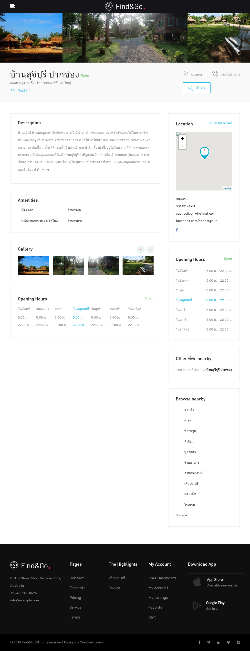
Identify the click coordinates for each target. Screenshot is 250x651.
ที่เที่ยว (188, 441)
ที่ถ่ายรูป (190, 431)
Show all (182, 515)
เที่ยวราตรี (191, 483)
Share (201, 88)
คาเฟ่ (187, 420)
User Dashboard (162, 578)
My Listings (158, 598)
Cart (152, 617)
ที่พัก (13, 90)
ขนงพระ (197, 75)
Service (76, 607)
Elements (77, 588)
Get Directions (222, 123)
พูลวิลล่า (190, 452)
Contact (77, 578)
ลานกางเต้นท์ (193, 473)
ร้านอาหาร (191, 462)
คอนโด (189, 410)
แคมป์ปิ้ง (190, 494)
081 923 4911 (185, 206)
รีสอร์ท (23, 90)
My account (158, 588)
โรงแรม (189, 505)
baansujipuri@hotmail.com (196, 213)
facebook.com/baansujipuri (197, 221)
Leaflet (227, 188)
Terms (75, 617)
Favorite (155, 607)
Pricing (75, 598)
